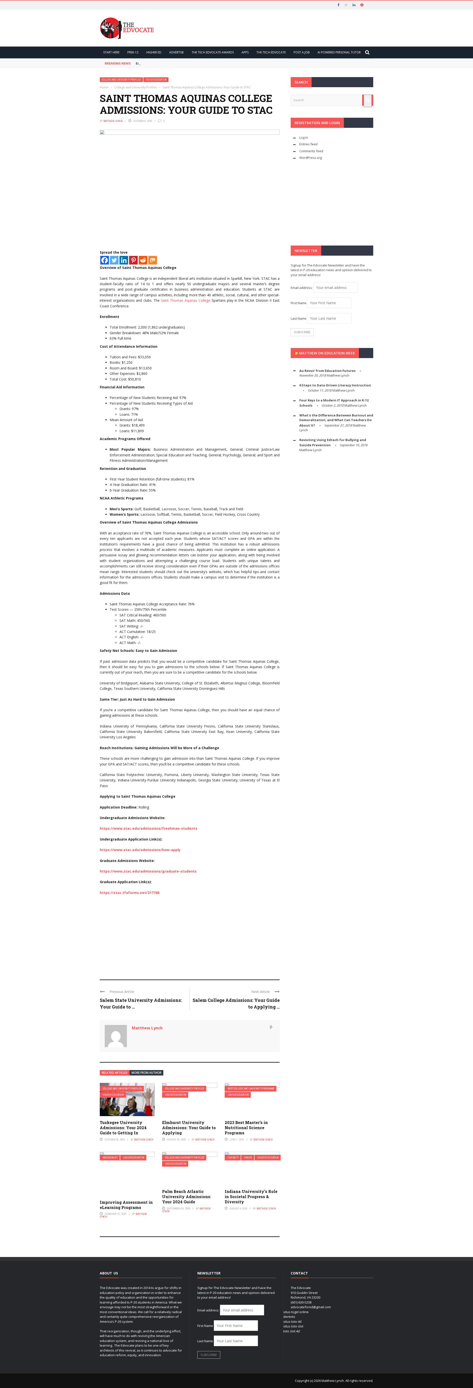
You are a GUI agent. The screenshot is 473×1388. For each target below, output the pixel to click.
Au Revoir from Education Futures (327, 370)
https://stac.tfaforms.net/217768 (129, 892)
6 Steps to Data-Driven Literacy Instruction (335, 385)
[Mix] (152, 260)
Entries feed (308, 144)
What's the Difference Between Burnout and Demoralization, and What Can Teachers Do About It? (336, 420)
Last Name (298, 318)
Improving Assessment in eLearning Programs (126, 1205)
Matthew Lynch (113, 121)
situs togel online (296, 1312)
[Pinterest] (133, 260)
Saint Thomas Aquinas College (185, 300)
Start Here (111, 52)
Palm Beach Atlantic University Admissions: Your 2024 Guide (186, 1196)
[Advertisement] (190, 935)
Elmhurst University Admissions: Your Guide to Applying (189, 1127)
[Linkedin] (123, 260)
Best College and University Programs (251, 1088)
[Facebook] (104, 260)
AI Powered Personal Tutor (339, 52)
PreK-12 (132, 52)
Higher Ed (153, 52)
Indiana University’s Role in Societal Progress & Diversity (251, 1196)
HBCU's (248, 1157)
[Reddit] (143, 260)
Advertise (176, 52)
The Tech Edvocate (271, 52)
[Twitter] (114, 260)
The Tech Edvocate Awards (213, 52)
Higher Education (156, 79)
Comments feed (311, 151)
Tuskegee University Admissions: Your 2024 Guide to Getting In (123, 1127)
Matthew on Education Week (327, 353)
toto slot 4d (291, 1331)
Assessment (110, 1157)
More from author (146, 1073)
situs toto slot (293, 1326)
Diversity (233, 1157)
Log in (303, 137)
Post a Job (302, 52)
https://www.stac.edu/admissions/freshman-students (148, 828)
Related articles (115, 1073)
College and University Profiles (121, 79)
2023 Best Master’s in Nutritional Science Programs (246, 1127)
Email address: (302, 287)
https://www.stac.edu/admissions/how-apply (140, 849)
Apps (245, 52)
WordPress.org (310, 157)
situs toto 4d (292, 1321)
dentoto (289, 1316)
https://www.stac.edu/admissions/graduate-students (148, 871)
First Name (298, 303)
